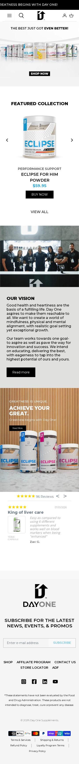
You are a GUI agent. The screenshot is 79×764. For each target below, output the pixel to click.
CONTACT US (65, 662)
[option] (39, 49)
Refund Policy (18, 745)
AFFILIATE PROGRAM (33, 662)
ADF (55, 668)
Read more (21, 372)
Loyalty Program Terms (50, 745)
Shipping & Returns (52, 739)
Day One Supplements (44, 720)
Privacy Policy (37, 751)
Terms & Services (21, 739)
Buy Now (39, 195)
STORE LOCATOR (34, 668)
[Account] (64, 15)
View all (39, 212)
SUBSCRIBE (62, 643)
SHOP (8, 662)
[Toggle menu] (9, 15)
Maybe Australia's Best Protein (40, 512)
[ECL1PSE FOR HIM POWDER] (39, 137)
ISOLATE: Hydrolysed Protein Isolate (16, 539)
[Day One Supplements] (41, 15)
